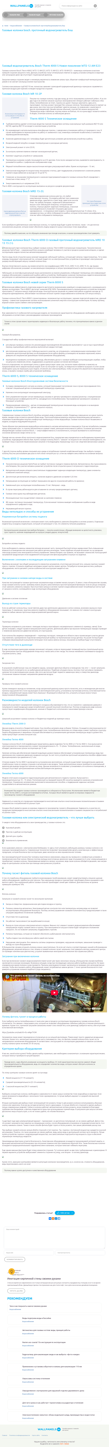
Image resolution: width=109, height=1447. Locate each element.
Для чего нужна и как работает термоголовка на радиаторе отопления (52, 1403)
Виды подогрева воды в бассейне (36, 1318)
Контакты (45, 1435)
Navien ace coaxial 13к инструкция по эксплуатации (44, 1342)
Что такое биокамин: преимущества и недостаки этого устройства (94, 203)
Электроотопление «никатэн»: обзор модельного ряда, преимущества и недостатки (58, 1415)
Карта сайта (36, 1435)
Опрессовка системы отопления (36, 1379)
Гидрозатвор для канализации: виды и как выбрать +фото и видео (51, 1354)
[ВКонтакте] (50, 1218)
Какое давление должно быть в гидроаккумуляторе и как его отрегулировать (15, 213)
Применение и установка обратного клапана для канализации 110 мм (52, 1366)
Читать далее (16, 1291)
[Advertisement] (54, 49)
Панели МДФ (34, 15)
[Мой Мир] (56, 1218)
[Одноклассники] (53, 1218)
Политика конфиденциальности (19, 1435)
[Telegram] (59, 1218)
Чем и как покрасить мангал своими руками (28, 1306)
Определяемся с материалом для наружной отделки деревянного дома (53, 1391)
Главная (4, 1435)
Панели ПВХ (15, 15)
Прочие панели (56, 15)
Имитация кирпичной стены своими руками (34, 1278)
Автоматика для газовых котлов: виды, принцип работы (46, 1330)
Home (6, 26)
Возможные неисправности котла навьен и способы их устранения (15, 115)
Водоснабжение (16, 26)
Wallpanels (21, 5)
